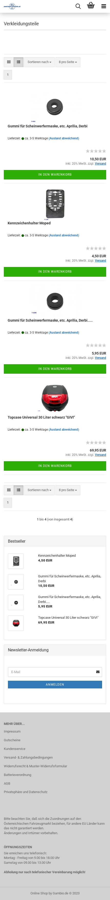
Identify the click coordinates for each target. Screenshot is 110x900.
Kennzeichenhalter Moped (29, 223)
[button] (9, 62)
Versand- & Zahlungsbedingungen (28, 757)
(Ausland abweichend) (64, 138)
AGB (7, 783)
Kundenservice (14, 749)
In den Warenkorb (55, 174)
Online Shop (39, 893)
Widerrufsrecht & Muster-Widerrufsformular (35, 766)
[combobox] (39, 62)
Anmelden (55, 684)
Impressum (12, 731)
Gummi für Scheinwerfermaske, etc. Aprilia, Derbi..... (50, 320)
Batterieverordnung (17, 775)
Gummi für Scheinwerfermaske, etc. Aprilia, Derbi (47, 126)
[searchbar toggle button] (78, 6)
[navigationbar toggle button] (103, 6)
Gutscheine (12, 740)
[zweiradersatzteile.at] (10, 6)
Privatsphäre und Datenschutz (25, 792)
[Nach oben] (96, 892)
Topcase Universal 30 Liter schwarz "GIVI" (41, 417)
